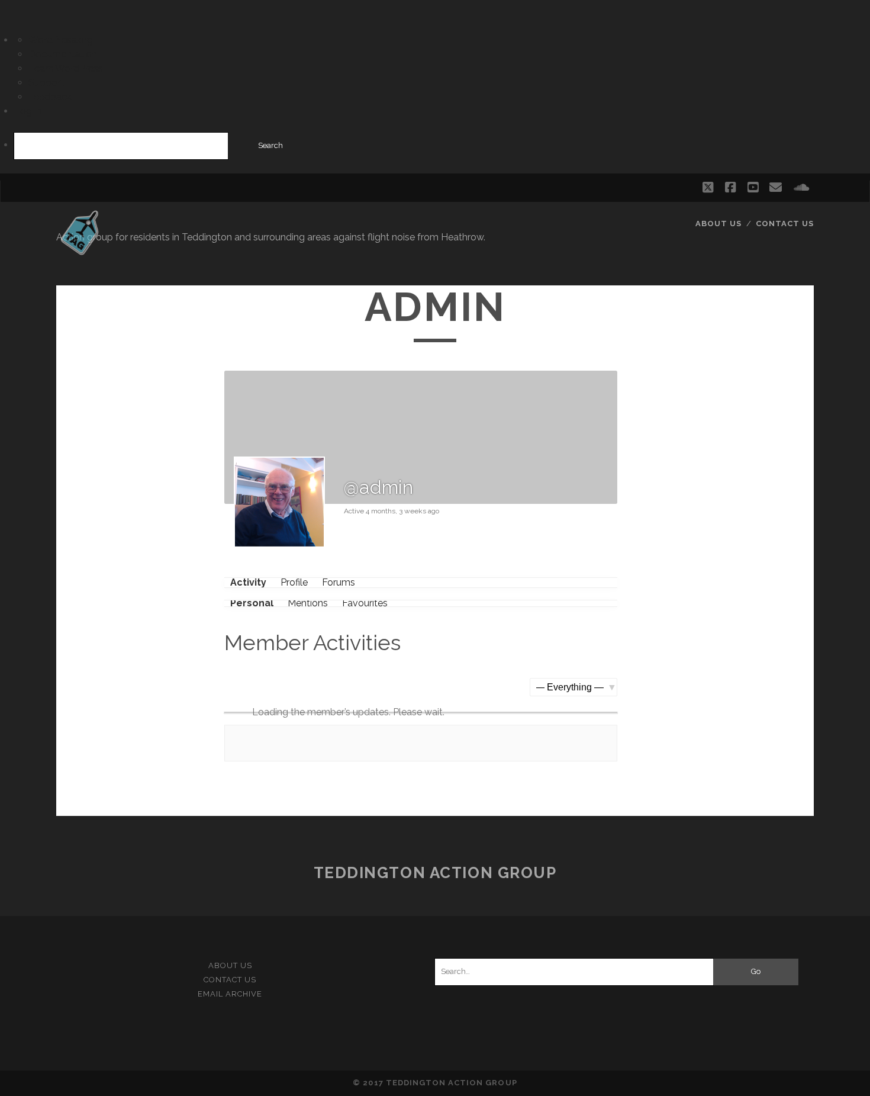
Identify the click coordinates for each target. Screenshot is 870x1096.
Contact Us (785, 223)
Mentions (308, 603)
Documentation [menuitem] (62, 54)
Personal (251, 603)
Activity (248, 582)
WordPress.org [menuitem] (60, 40)
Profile (294, 582)
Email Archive (230, 993)
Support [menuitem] (46, 82)
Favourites (365, 603)
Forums (338, 582)
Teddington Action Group (435, 873)
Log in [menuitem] (27, 111)
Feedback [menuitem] (50, 96)
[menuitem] (435, 146)
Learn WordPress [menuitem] (65, 68)
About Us (718, 223)
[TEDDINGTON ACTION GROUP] (79, 250)
